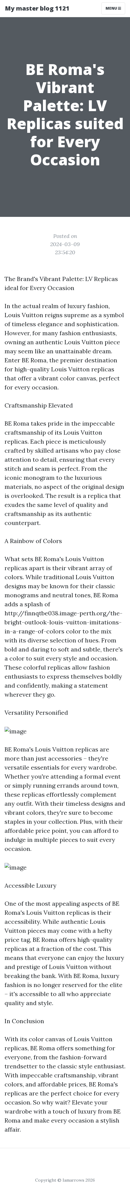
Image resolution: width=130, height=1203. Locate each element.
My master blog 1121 (37, 8)
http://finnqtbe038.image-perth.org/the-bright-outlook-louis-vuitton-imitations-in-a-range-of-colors (63, 622)
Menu (112, 8)
